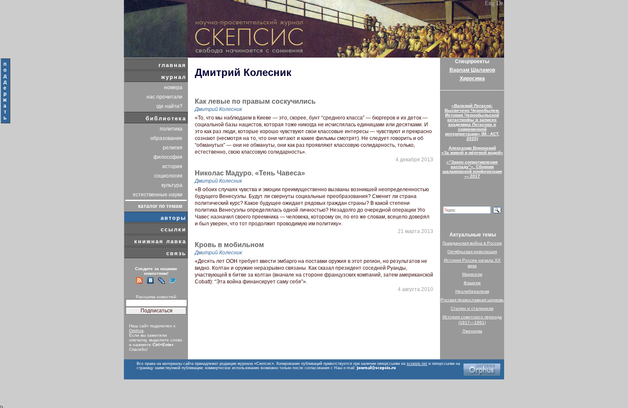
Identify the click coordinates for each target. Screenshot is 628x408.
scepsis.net (417, 363)
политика (171, 129)
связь (176, 253)
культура (171, 185)
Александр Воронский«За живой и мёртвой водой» (472, 150)
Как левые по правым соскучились (255, 101)
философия (167, 157)
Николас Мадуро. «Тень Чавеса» (250, 173)
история (172, 166)
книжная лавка (160, 241)
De (499, 3)
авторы (173, 218)
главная (172, 65)
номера (173, 87)
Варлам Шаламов (472, 70)
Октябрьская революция (472, 251)
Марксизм (472, 274)
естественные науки (157, 195)
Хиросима (472, 79)
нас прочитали (164, 97)
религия (172, 148)
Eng (490, 3)
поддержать (5, 91)
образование (166, 138)
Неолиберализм (472, 291)
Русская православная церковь (472, 299)
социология (168, 176)
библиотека (166, 118)
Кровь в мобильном (229, 245)
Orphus (136, 330)
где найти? (169, 106)
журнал (173, 77)
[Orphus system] (481, 369)
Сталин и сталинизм (472, 308)
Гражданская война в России (472, 243)
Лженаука (472, 331)
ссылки (173, 229)
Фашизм (472, 282)
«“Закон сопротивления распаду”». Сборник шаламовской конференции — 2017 (472, 169)
